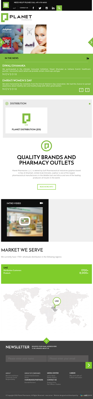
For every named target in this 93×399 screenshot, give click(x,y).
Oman (27, 377)
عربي (14, 8)
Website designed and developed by (66, 395)
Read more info (46, 187)
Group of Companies (32, 373)
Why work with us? (76, 376)
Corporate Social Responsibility (11, 378)
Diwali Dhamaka (13, 65)
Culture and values (76, 377)
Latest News (51, 376)
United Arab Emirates (32, 376)
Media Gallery (52, 377)
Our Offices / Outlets (54, 384)
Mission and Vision (12, 376)
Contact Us (24, 8)
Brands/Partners (30, 382)
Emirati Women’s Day (17, 80)
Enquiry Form (51, 382)
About (8, 373)
